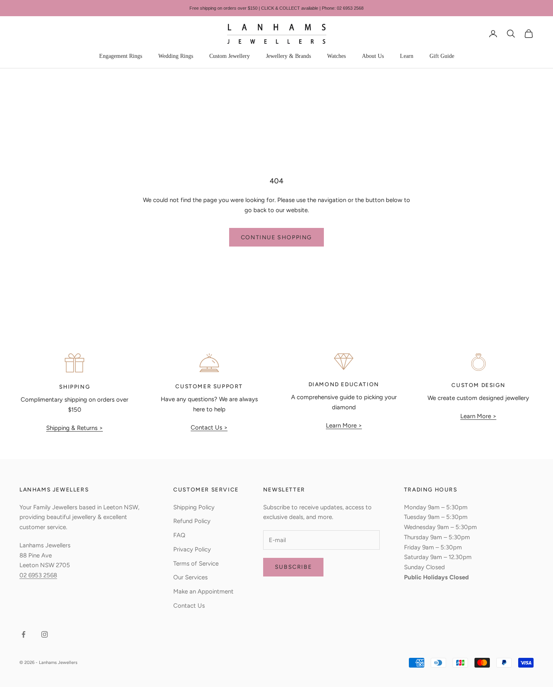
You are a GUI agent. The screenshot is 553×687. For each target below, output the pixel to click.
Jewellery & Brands (288, 56)
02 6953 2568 (38, 575)
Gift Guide (442, 56)
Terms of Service (196, 563)
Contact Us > (209, 427)
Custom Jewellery (229, 56)
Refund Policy (192, 521)
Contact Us (189, 605)
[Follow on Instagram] (44, 634)
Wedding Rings (175, 56)
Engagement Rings (120, 56)
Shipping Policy (194, 507)
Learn (406, 56)
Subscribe (293, 567)
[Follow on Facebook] (23, 634)
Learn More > (344, 425)
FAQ (179, 535)
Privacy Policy (192, 549)
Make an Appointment (203, 591)
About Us (373, 56)
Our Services (190, 577)
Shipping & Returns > (74, 428)
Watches (336, 56)
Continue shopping (276, 237)
